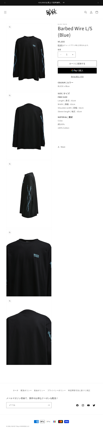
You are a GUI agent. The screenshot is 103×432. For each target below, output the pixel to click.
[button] (5, 12)
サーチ (15, 390)
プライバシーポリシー (56, 390)
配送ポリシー (26, 390)
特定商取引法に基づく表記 (79, 390)
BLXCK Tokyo (15, 426)
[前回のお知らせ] (5, 3)
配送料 (60, 45)
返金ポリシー (39, 390)
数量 (59, 50)
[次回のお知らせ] (98, 3)
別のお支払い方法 (77, 77)
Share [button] (63, 147)
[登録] (48, 405)
